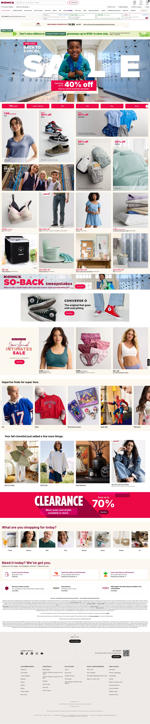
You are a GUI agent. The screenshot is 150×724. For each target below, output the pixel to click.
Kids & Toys (78, 10)
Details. (107, 613)
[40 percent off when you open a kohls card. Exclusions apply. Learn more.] (136, 16)
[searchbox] (41, 2)
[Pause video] (147, 99)
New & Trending (38, 10)
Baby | (65, 10)
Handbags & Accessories (114, 10)
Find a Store (117, 34)
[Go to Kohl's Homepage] (7, 3)
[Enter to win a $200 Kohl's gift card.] (75, 282)
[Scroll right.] (147, 106)
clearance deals (94, 606)
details (45, 18)
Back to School (28, 10)
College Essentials (17, 10)
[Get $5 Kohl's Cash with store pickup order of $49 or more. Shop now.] (109, 16)
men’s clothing (101, 603)
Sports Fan (125, 10)
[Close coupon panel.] (147, 10)
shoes (57, 605)
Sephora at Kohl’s (100, 607)
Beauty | (91, 10)
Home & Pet (48, 10)
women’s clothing (91, 603)
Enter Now (80, 286)
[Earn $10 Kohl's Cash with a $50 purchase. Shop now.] (82, 16)
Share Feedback (75, 641)
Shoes (84, 10)
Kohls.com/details (94, 616)
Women (55, 10)
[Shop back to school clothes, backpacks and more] (75, 70)
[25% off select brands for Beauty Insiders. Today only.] (56, 16)
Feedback (148, 362)
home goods (5, 606)
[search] (18, 3)
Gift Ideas (133, 10)
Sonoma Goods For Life (76, 602)
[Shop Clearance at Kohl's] (75, 505)
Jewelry (103, 10)
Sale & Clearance (6, 10)
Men (60, 10)
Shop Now (103, 512)
